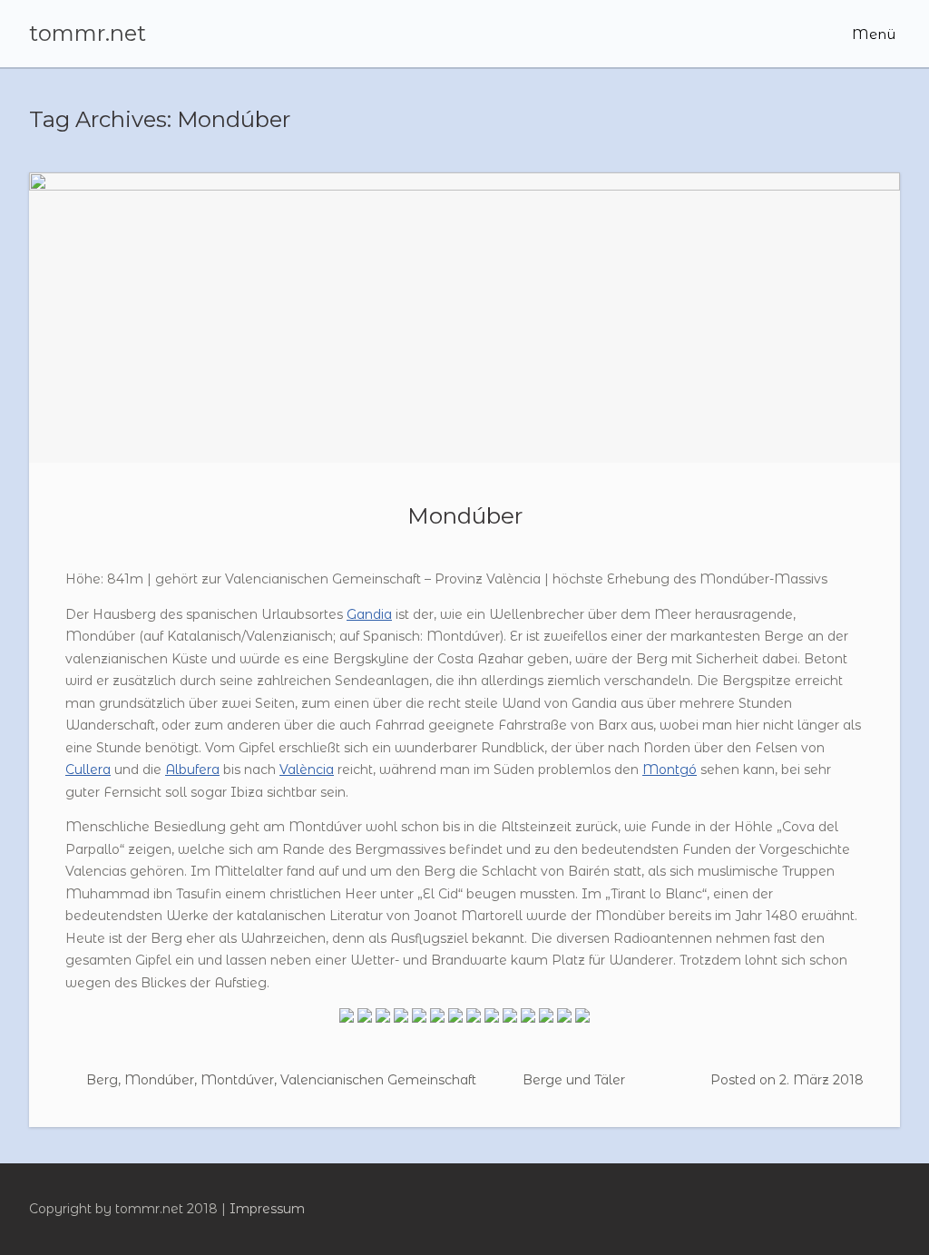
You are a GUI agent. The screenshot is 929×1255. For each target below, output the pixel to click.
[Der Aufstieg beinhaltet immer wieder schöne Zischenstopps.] (437, 1019)
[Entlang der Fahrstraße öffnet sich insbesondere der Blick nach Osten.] (455, 1019)
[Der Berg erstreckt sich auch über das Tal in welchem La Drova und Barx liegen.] (401, 1019)
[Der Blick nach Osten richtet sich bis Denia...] (564, 1019)
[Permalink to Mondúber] (464, 317)
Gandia (369, 614)
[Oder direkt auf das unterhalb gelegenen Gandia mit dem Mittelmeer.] (546, 1019)
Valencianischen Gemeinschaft (378, 1080)
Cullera (88, 769)
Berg (102, 1080)
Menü (871, 34)
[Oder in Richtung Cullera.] (528, 1019)
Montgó (669, 769)
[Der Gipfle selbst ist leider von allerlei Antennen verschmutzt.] (491, 1019)
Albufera (192, 769)
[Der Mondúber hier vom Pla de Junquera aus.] (383, 1019)
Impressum (267, 1209)
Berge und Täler (574, 1080)
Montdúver (237, 1080)
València (306, 769)
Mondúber (465, 515)
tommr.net (87, 33)
